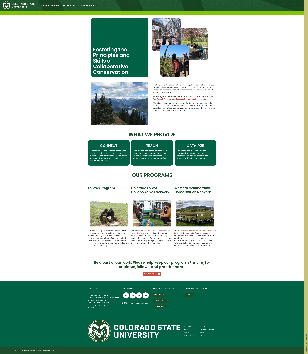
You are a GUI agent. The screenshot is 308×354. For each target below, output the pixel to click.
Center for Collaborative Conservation (67, 5)
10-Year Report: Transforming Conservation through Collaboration (183, 97)
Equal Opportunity (189, 335)
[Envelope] (146, 295)
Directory (186, 332)
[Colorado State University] (18, 5)
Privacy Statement (205, 327)
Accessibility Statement (207, 330)
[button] (152, 274)
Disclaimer (203, 332)
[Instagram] (139, 295)
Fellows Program (98, 231)
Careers (186, 330)
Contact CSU (187, 327)
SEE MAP (91, 308)
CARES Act (203, 335)
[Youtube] (133, 295)
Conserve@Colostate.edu (138, 303)
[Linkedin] (126, 295)
